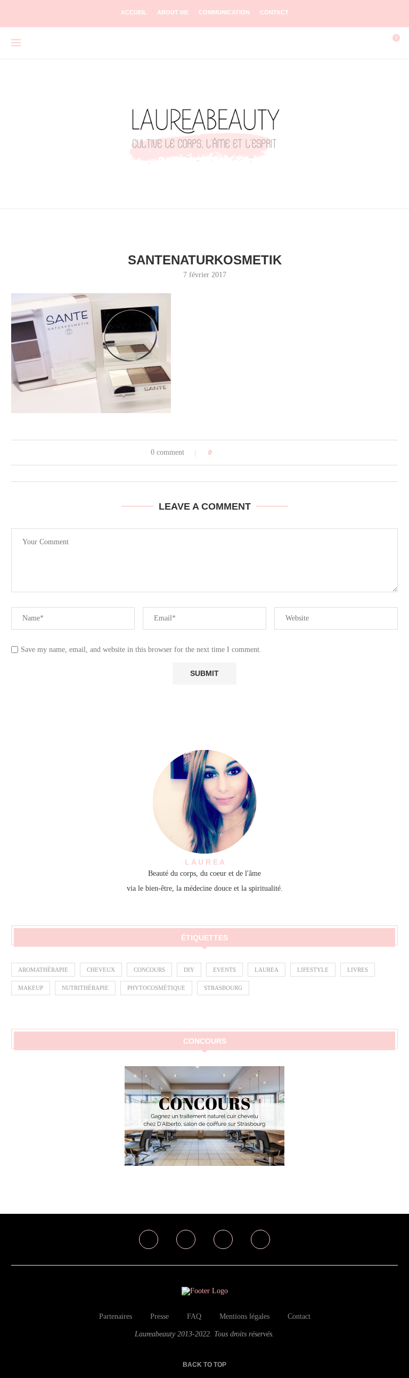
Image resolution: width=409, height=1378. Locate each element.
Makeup (30, 988)
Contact (274, 12)
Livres (357, 969)
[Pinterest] (223, 1239)
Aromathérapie (43, 969)
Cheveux (101, 969)
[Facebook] (148, 1239)
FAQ (194, 1316)
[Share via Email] (260, 452)
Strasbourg (223, 988)
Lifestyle (313, 969)
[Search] (374, 43)
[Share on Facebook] (230, 452)
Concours (149, 969)
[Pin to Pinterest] (250, 452)
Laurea (267, 969)
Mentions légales (244, 1316)
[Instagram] (185, 1239)
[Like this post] (217, 452)
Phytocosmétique (156, 988)
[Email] (260, 1239)
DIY (189, 969)
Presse (159, 1316)
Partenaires (115, 1316)
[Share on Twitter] (240, 452)
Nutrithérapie (85, 988)
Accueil (134, 12)
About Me (173, 12)
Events (224, 969)
